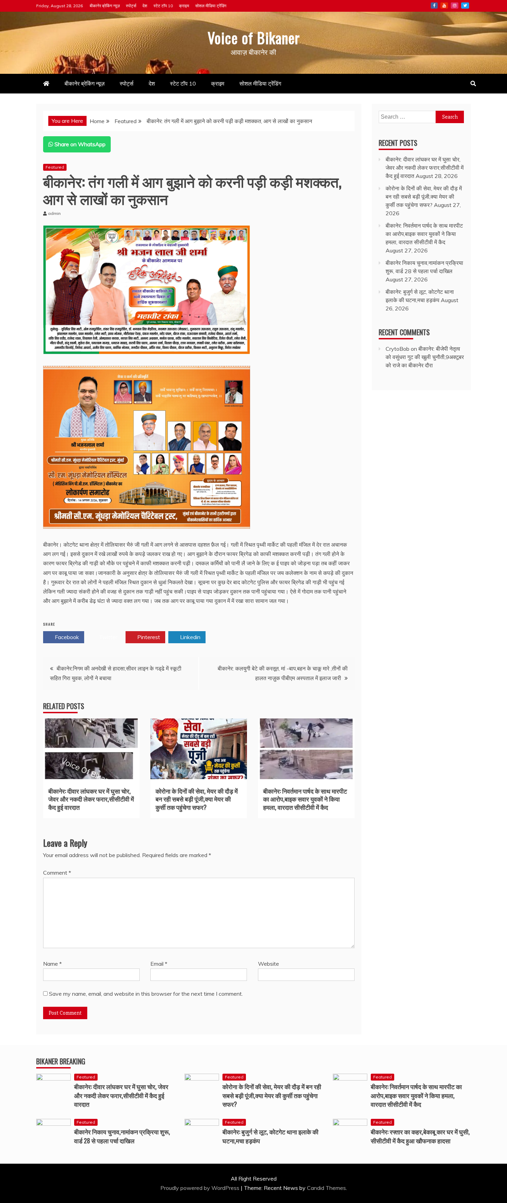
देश (144, 5)
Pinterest (148, 637)
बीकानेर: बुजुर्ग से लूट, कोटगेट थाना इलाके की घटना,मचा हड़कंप (270, 1136)
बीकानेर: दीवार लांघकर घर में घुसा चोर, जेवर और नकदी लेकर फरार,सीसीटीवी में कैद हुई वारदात (91, 799)
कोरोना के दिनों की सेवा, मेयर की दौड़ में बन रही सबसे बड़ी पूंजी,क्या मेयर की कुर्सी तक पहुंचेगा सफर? (197, 799)
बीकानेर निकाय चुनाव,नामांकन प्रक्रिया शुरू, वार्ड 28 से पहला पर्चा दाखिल (122, 1136)
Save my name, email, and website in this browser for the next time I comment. (146, 993)
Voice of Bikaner (254, 37)
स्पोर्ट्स (131, 5)
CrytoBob (397, 348)
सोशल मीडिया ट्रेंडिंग (210, 5)
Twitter (465, 5)
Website (268, 963)
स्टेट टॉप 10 (163, 5)
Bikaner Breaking (60, 1061)
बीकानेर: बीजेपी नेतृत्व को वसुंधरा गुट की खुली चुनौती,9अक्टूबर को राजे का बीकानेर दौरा (425, 357)
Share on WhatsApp (79, 144)
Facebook (434, 5)
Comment (57, 872)
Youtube (444, 5)
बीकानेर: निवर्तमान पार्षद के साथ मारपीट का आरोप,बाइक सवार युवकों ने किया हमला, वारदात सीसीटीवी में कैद (305, 799)
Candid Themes (326, 1187)
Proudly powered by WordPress (200, 1187)
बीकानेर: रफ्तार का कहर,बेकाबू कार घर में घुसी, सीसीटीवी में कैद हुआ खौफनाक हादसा (420, 1136)
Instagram (454, 5)
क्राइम (184, 5)
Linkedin (189, 637)
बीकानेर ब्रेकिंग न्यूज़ (105, 5)
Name (52, 963)
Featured (55, 167)
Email (158, 963)
